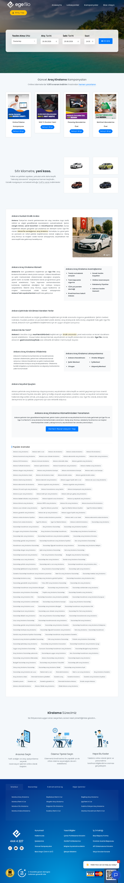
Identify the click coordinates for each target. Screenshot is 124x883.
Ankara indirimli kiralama (79, 522)
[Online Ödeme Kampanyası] (18, 105)
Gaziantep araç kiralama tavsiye (54, 602)
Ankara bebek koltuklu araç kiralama (25, 499)
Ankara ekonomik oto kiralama (23, 484)
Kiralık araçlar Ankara (87, 681)
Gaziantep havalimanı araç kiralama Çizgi (84, 644)
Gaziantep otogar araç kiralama (24, 550)
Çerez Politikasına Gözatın (74, 836)
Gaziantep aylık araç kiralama (79, 569)
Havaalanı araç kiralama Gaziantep (25, 592)
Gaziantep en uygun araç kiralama (54, 653)
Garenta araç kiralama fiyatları (94, 677)
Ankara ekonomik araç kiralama (74, 456)
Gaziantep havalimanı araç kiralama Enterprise (89, 625)
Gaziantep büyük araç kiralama (79, 658)
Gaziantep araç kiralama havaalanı (53, 644)
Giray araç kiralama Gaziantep (24, 667)
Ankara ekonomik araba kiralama (96, 517)
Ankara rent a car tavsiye (93, 470)
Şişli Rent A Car (86, 802)
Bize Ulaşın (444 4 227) (44, 851)
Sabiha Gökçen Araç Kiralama (92, 806)
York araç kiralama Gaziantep (51, 555)
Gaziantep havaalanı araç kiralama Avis (80, 578)
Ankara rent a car (38, 452)
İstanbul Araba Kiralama (21, 811)
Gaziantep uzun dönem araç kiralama (52, 611)
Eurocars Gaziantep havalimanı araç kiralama (55, 649)
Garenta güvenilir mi (47, 681)
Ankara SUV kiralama (20, 461)
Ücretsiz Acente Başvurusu (103, 841)
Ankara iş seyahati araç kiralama (78, 499)
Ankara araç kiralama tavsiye (47, 470)
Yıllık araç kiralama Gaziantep (58, 639)
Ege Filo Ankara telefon (94, 508)
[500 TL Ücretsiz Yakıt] (47, 105)
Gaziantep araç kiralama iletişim (89, 545)
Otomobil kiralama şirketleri (40, 677)
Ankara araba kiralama (74, 452)
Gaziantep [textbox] (17, 41)
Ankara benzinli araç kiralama (46, 480)
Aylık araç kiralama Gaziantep (50, 550)
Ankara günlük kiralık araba (85, 475)
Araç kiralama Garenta (102, 672)
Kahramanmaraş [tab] (55, 787)
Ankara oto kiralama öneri (45, 475)
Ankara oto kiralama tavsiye (71, 470)
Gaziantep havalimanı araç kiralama (26, 527)
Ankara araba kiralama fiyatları (24, 517)
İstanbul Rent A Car (19, 802)
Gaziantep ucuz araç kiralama (23, 559)
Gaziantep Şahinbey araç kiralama (25, 644)
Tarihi (46, 36)
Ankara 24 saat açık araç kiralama (25, 489)
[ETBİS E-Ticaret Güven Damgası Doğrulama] (28, 873)
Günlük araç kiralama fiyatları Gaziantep (27, 634)
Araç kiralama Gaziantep (51, 527)
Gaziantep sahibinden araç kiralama (85, 588)
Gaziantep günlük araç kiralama (24, 541)
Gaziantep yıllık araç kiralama (78, 663)
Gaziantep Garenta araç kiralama (80, 592)
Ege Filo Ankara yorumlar (49, 508)
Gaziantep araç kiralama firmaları (85, 536)
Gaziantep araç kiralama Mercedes (25, 658)
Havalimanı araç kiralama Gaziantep (26, 545)
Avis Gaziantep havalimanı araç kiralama (84, 653)
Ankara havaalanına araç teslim (52, 489)
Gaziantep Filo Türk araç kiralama (80, 611)
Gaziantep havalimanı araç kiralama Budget (28, 588)
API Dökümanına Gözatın (103, 846)
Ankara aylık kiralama (41, 466)
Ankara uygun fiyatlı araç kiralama (73, 513)
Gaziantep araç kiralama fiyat (74, 667)
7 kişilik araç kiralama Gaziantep (53, 592)
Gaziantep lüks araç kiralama (23, 536)
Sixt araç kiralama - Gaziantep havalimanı (89, 630)
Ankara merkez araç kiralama (91, 466)
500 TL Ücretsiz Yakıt (47, 122)
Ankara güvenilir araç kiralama (23, 513)
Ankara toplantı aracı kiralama (52, 499)
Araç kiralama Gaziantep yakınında (25, 653)
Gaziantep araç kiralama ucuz (23, 606)
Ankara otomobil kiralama (22, 686)
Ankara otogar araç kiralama (23, 470)
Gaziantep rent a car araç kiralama (52, 564)
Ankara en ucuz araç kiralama (95, 480)
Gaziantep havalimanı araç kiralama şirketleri (53, 536)
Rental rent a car (46, 672)
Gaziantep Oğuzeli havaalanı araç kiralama (55, 630)
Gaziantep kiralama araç (22, 578)
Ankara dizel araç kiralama (22, 480)
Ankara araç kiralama (20, 452)
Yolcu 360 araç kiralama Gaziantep (54, 583)
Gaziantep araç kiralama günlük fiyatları (48, 578)
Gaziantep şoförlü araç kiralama (24, 564)
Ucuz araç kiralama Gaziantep (23, 620)
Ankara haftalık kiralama (21, 466)
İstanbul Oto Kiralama (20, 806)
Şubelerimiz (39, 841)
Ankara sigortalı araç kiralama (48, 484)
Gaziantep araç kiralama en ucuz (24, 672)
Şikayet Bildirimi (70, 851)
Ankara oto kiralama (55, 452)
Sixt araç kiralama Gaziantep (74, 550)
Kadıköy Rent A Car (53, 811)
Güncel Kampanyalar (43, 846)
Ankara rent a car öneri (73, 517)
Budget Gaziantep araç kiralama (24, 663)
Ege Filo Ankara (41, 522)
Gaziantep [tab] (33, 787)
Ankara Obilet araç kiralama (44, 686)
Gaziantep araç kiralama (100, 522)
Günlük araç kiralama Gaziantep (74, 559)
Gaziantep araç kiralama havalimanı (83, 531)
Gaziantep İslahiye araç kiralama (24, 630)
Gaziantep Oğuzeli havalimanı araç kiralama (58, 545)
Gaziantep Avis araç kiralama (48, 559)
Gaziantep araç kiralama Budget (49, 606)
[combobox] (24, 41)
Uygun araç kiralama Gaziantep (24, 649)
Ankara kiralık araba (65, 475)
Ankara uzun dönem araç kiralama (25, 508)
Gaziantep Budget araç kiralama (86, 649)
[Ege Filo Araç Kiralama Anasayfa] (20, 4)
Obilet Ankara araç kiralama (68, 686)
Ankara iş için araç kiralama (22, 494)
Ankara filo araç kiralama (69, 503)
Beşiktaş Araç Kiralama (89, 797)
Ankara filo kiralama (93, 452)
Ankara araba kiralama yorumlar (50, 517)
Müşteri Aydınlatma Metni (74, 846)
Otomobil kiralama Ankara (67, 681)
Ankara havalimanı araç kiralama (64, 466)
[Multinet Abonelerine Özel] (105, 105)
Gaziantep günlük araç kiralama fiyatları (27, 625)
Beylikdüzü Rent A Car (54, 797)
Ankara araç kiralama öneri (22, 475)
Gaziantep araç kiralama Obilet (49, 667)
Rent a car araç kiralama (81, 672)
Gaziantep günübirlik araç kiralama (25, 583)
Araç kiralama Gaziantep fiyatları (53, 569)
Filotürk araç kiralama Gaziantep (83, 639)
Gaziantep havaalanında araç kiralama (83, 616)
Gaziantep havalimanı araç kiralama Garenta (61, 634)
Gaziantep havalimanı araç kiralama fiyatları (55, 541)
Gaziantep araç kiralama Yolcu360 (52, 663)
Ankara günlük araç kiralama (82, 461)
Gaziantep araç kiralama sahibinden (26, 602)
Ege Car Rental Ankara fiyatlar (72, 508)
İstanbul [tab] (14, 787)
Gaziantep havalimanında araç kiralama (52, 620)
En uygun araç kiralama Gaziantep (25, 531)
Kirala (107, 41)
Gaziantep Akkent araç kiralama (24, 616)
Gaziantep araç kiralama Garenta (57, 625)
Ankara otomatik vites (60, 461)
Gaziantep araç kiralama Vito (23, 597)
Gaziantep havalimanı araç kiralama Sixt (79, 606)
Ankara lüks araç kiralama (98, 456)
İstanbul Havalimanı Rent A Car (93, 811)
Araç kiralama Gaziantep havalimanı (53, 531)
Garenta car (32, 681)
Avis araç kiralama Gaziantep (85, 541)
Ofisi (21, 36)
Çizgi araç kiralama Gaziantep (80, 602)
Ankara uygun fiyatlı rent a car (71, 480)
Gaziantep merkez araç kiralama (94, 574)
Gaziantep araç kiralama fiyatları (75, 527)
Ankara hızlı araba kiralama (22, 522)
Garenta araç (58, 677)
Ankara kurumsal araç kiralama (24, 456)
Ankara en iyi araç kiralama (48, 513)
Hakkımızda (39, 836)
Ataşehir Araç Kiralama (54, 802)
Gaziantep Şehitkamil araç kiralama (25, 569)
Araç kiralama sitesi (20, 677)
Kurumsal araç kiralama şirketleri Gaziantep (28, 639)
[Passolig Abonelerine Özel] (76, 105)
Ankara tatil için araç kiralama (47, 494)
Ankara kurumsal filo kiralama (92, 503)
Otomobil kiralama (62, 672)
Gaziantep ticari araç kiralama (23, 611)
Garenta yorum (18, 681)
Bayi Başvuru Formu (100, 836)
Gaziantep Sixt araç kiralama (81, 620)
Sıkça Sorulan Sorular (101, 851)
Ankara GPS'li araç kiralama (46, 503)
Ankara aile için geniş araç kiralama (74, 494)
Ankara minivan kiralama (40, 461)
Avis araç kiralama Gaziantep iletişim (52, 616)
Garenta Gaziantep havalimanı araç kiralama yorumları (32, 574)
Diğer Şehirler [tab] (79, 787)
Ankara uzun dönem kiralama (49, 456)
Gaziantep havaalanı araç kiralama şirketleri (53, 597)
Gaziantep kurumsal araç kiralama (25, 555)
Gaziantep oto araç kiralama (80, 583)
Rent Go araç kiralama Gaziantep (67, 574)
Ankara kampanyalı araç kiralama (79, 489)
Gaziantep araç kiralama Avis (58, 588)
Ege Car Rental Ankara (58, 522)
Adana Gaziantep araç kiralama (53, 658)
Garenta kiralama (73, 677)
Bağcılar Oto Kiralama (54, 806)
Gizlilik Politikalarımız (72, 841)
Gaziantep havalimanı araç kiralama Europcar (88, 597)
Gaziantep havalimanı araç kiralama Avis (82, 564)
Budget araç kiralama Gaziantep (77, 555)
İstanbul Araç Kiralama (20, 797)
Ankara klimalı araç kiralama (23, 503)
